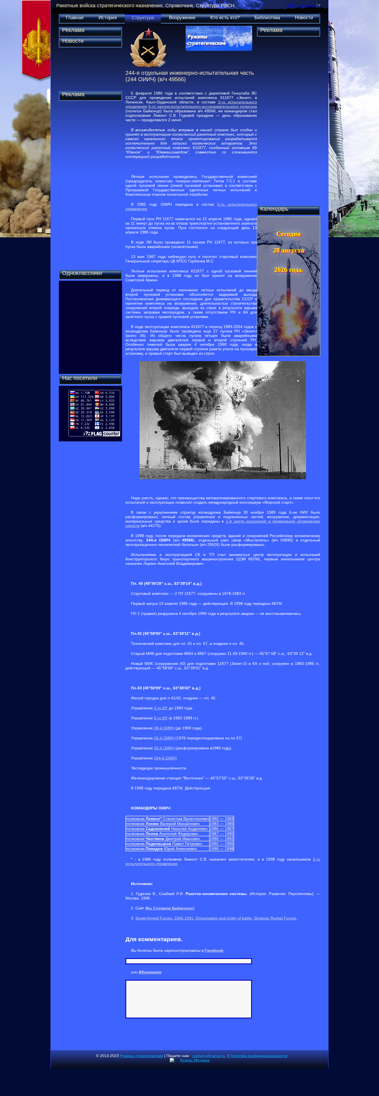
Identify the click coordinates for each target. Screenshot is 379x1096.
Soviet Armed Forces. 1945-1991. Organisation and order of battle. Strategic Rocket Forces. (216, 918)
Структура (143, 17)
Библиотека (267, 17)
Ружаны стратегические (141, 1055)
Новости (304, 17)
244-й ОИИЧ (165, 758)
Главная (75, 17)
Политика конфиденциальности (258, 1055)
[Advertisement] (90, 185)
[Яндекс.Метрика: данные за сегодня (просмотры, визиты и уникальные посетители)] (189, 1060)
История (107, 17)
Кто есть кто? (224, 17)
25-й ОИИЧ (164, 748)
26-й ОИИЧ (164, 738)
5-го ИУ (161, 718)
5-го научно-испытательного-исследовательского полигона (202, 106)
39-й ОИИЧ (164, 728)
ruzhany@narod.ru (208, 1055)
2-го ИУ (161, 708)
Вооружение (182, 17)
